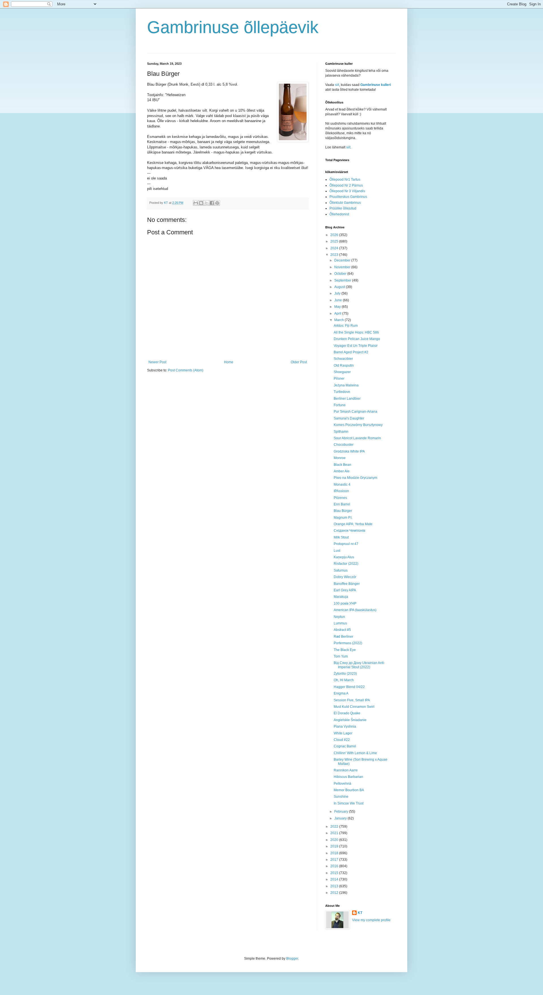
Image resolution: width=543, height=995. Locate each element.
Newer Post (157, 362)
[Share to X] (206, 203)
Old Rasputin (344, 365)
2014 (334, 879)
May (338, 307)
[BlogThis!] (201, 203)
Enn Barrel (342, 504)
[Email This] (196, 203)
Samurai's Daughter (349, 418)
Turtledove (342, 392)
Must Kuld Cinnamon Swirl (354, 707)
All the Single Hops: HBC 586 (356, 332)
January (341, 818)
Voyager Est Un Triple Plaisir (356, 346)
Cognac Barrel (345, 746)
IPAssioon (341, 491)
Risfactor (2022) (346, 564)
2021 (334, 833)
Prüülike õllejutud (342, 208)
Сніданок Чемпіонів (349, 531)
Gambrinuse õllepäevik (232, 27)
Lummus (340, 623)
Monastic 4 (342, 484)
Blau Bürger (343, 511)
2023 (334, 255)
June (338, 300)
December (342, 260)
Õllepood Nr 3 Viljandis (347, 191)
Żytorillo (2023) (345, 674)
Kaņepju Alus (344, 557)
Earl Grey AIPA (345, 590)
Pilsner (339, 378)
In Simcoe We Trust (348, 803)
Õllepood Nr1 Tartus (344, 179)
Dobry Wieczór (345, 577)
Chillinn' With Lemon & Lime (355, 753)
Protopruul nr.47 (346, 544)
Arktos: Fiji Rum (346, 326)
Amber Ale (342, 471)
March (339, 320)
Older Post (299, 362)
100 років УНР (345, 603)
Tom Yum (341, 656)
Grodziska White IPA (349, 451)
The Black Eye (345, 650)
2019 (334, 846)
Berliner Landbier (347, 399)
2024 (334, 248)
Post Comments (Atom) (185, 370)
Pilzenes (340, 498)
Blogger (292, 959)
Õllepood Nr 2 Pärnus (346, 185)
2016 (334, 866)
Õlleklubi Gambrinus (345, 203)
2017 (334, 860)
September (343, 280)
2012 (334, 893)
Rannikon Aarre (346, 770)
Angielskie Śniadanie (350, 720)
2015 (334, 873)
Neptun (339, 617)
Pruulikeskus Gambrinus (348, 197)
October (340, 274)
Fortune (340, 405)
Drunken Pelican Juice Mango (357, 339)
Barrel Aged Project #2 (351, 352)
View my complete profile (371, 920)
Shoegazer (342, 372)
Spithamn (341, 432)
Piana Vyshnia (345, 726)
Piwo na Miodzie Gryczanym (355, 478)
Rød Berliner (343, 637)
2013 (334, 886)
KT (360, 913)
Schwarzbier (343, 359)
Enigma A (341, 693)
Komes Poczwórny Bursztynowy (358, 425)
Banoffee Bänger (347, 584)
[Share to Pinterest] (217, 203)
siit (337, 85)
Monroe (340, 458)
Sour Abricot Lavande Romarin (357, 438)
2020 (334, 840)
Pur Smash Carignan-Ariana (355, 412)
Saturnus (341, 570)
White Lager (343, 733)
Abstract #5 (342, 630)
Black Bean (342, 465)
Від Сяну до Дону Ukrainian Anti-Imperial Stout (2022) (359, 665)
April (338, 313)
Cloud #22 (342, 740)
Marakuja (341, 597)
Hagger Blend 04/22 (349, 687)
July (337, 293)
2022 (334, 827)
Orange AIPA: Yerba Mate (353, 524)
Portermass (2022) (348, 643)
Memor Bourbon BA (349, 790)
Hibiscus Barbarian (348, 777)
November (342, 267)
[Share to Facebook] (212, 203)
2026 (334, 235)
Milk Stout (341, 537)
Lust (337, 551)
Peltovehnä (342, 784)
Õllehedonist (339, 214)
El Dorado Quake (347, 713)
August (340, 287)
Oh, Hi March (344, 680)
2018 (334, 853)
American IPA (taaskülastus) (355, 610)
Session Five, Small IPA (352, 700)
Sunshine (341, 797)
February (341, 812)
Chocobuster (344, 445)
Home (228, 362)
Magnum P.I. (343, 518)
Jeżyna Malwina (346, 385)
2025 (334, 241)
